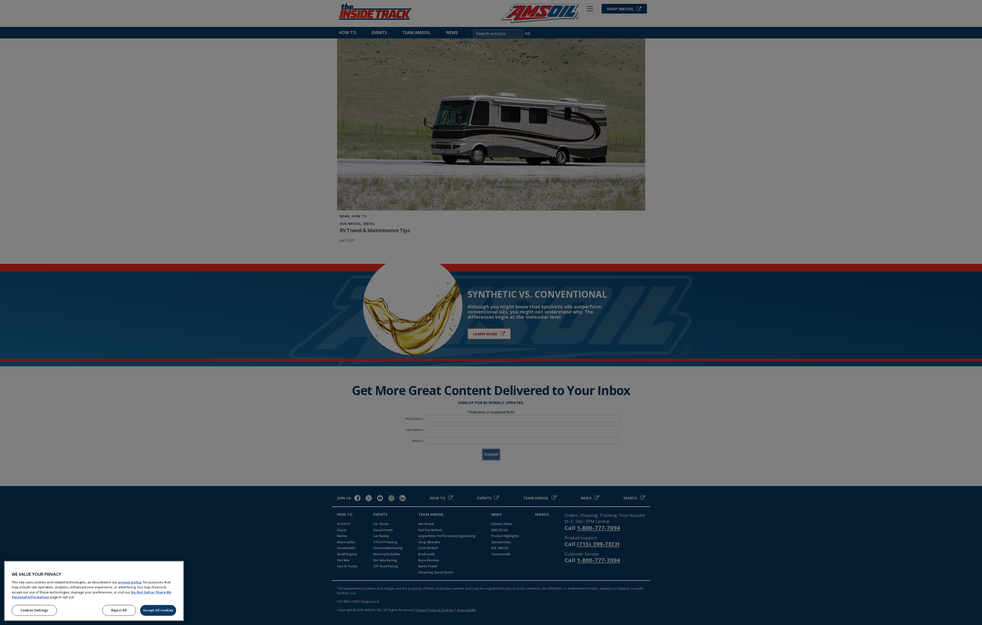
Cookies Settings (34, 610)
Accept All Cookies (158, 610)
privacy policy (129, 582)
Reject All (119, 610)
